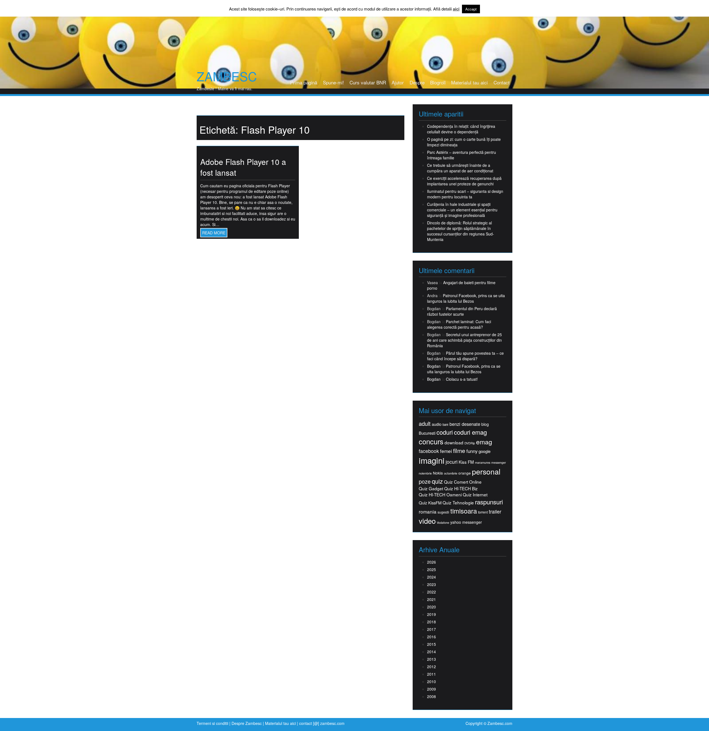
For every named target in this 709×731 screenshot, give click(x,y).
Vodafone (443, 522)
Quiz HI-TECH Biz (461, 488)
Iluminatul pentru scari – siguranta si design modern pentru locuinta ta (465, 193)
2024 (431, 577)
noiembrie (425, 473)
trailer (495, 511)
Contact (502, 82)
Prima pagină (303, 82)
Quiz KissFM (430, 503)
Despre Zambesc (247, 723)
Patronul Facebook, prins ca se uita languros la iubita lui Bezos (466, 298)
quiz (437, 481)
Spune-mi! (333, 82)
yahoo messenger (466, 522)
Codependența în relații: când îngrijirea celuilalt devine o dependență (461, 128)
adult (425, 423)
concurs (431, 441)
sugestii (443, 512)
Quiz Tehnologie (458, 503)
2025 (431, 569)
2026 (431, 562)
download (454, 442)
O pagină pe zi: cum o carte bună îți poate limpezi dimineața (464, 141)
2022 (431, 592)
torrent (483, 512)
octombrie (450, 473)
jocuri (452, 461)
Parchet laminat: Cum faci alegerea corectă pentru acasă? (459, 324)
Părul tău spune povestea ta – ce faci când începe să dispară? (465, 355)
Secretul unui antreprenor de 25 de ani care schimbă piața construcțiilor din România (464, 340)
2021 (431, 599)
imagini (432, 460)
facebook (429, 450)
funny (471, 451)
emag (484, 441)
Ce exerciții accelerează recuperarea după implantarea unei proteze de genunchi (464, 180)
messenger (498, 462)
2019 (431, 614)
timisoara (463, 510)
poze (425, 481)
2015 (431, 644)
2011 (431, 674)
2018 (431, 621)
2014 (431, 651)
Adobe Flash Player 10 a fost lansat (243, 167)
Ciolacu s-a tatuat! (462, 379)
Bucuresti (427, 433)
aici (456, 9)
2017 (431, 629)
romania (427, 511)
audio (436, 424)
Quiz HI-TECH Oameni (440, 494)
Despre (417, 82)
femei (446, 451)
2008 (431, 696)
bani (445, 424)
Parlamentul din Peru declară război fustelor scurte (462, 311)
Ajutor (398, 82)
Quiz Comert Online (463, 482)
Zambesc (227, 76)
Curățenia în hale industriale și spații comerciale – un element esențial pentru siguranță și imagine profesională (462, 209)
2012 (431, 666)
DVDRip (469, 443)
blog (485, 424)
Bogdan (434, 366)
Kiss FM (466, 462)
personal (486, 471)
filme (459, 451)
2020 (431, 607)
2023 (431, 584)
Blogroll (438, 82)
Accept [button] (471, 9)
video (427, 521)
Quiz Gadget (431, 488)
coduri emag (470, 432)
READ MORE (213, 232)
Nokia (438, 473)
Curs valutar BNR (368, 82)
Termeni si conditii (212, 723)
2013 (431, 659)
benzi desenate (464, 424)
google (484, 451)
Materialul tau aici (469, 82)
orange (464, 473)
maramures (482, 462)
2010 (431, 681)
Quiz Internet (475, 494)
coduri (444, 432)
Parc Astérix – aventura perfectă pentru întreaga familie (461, 154)
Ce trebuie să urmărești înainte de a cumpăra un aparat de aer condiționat (460, 167)
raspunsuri (489, 501)
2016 (431, 636)
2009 (431, 689)
